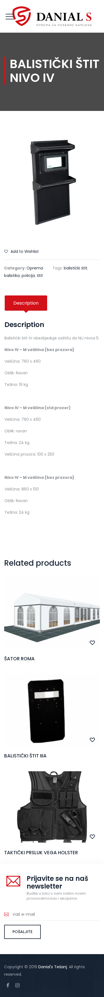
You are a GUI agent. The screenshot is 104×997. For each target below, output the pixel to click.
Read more (52, 624)
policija (28, 275)
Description (26, 303)
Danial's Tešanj (52, 967)
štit (40, 275)
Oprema (35, 268)
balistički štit (75, 268)
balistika (12, 275)
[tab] (26, 303)
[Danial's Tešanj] (52, 16)
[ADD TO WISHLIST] (92, 643)
